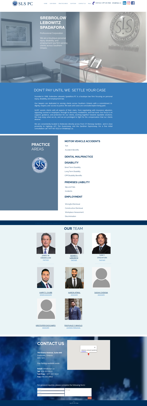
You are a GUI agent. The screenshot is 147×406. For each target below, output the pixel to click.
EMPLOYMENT (73, 196)
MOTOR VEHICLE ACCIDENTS (82, 141)
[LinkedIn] (124, 3)
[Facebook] (132, 3)
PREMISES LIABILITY (77, 182)
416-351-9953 (47, 377)
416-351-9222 (46, 371)
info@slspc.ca (67, 128)
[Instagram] (128, 3)
